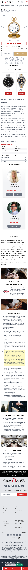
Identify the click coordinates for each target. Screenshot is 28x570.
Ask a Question (14, 226)
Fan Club (5, 508)
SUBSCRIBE (22, 494)
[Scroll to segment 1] (9, 40)
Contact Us (18, 516)
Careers (4, 506)
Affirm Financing (6, 521)
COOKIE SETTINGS (23, 531)
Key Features (6, 157)
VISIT (12, 568)
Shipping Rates (6, 523)
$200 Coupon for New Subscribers (16, 490)
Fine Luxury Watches (9, 5)
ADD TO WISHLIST (15, 44)
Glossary (5, 525)
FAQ (4, 512)
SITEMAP (18, 531)
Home (2, 5)
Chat (9, 194)
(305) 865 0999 (18, 523)
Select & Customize (10, 564)
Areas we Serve (18, 527)
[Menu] (26, 2)
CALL (18, 568)
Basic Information (7, 144)
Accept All (19, 564)
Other (4, 161)
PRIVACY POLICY (3, 531)
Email (18, 194)
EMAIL (5, 568)
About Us (5, 505)
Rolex (17, 5)
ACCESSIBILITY (11, 531)
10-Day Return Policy (7, 519)
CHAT (25, 568)
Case (3, 159)
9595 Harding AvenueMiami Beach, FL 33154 (20, 521)
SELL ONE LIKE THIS (20, 53)
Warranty (5, 518)
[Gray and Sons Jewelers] (6, 2)
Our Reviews (5, 510)
